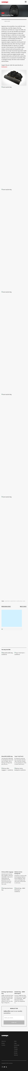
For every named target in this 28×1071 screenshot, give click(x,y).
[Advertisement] (11, 618)
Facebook (2, 1067)
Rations (15, 1047)
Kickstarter (4, 67)
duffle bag (19, 601)
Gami (24, 601)
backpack (7, 601)
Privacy (3, 1043)
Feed (6, 1067)
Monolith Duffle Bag (7, 756)
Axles (15, 1041)
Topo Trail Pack (18, 756)
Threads (16, 1049)
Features (16, 1055)
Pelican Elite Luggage (7, 872)
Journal (15, 1051)
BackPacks (13, 601)
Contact (3, 1045)
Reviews (15, 1053)
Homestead (16, 1045)
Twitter (4, 1067)
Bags (3, 13)
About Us (3, 1041)
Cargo (15, 1043)
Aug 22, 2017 (7, 21)
